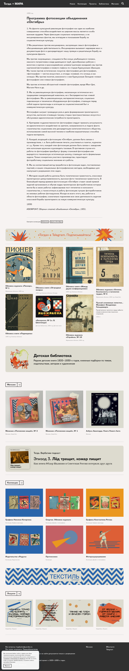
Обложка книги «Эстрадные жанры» (48, 288)
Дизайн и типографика (58, 523)
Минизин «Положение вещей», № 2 (21, 431)
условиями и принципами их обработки (14, 658)
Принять (7, 666)
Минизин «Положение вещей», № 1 (62, 431)
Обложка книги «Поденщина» (18, 333)
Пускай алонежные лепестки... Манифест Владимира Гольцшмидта (109, 304)
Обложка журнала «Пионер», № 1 (18, 287)
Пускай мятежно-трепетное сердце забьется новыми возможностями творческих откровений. (109, 312)
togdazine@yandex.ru (24, 647)
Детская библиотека (41, 326)
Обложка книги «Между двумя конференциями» (77, 287)
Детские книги (57, 326)
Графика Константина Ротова (99, 519)
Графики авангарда (17, 523)
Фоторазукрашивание (96, 556)
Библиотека (104, 4)
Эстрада (55, 293)
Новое (72, 4)
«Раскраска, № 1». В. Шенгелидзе (45, 321)
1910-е (98, 317)
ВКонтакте (110, 647)
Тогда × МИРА (13, 3)
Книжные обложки (47, 293)
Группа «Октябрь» (56, 222)
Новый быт (118, 297)
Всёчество (45, 222)
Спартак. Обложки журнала (58, 519)
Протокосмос (52, 556)
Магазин (115, 4)
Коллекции (82, 4)
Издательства (16, 560)
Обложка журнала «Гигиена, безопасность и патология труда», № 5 (109, 291)
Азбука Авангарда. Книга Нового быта (103, 431)
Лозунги (14, 629)
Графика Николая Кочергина (18, 519)
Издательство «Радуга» (16, 556)
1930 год (30, 13)
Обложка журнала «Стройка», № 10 (74, 336)
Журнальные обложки (11, 291)
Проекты (93, 4)
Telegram (109, 649)
